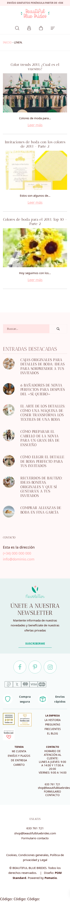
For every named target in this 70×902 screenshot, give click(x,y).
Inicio (7, 42)
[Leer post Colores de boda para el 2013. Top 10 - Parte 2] (35, 247)
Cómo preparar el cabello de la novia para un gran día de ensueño (39, 438)
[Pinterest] (35, 667)
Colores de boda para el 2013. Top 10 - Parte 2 (35, 221)
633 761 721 (52, 784)
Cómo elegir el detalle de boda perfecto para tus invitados (42, 461)
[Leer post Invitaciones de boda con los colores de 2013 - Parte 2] (35, 170)
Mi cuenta (19, 751)
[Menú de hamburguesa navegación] (52, 27)
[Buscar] (17, 27)
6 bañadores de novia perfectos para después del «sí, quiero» (42, 389)
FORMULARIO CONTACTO (52, 793)
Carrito (19, 765)
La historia (53, 720)
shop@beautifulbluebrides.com (35, 833)
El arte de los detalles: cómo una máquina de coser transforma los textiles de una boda (42, 413)
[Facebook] (19, 667)
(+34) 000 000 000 (17, 553)
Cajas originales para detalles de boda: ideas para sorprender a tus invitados (42, 366)
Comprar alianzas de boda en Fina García (40, 510)
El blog (52, 733)
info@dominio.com (18, 559)
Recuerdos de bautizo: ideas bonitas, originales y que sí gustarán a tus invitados (41, 487)
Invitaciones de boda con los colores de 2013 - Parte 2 (35, 144)
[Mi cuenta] (29, 27)
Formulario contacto (35, 838)
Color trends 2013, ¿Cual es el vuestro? (35, 66)
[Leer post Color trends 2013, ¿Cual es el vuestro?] (35, 92)
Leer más (35, 125)
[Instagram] (50, 667)
